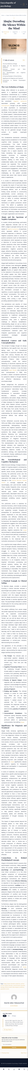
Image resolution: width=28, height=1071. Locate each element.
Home (2, 15)
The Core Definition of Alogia (10, 63)
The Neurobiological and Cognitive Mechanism (14, 73)
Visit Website (15, 1005)
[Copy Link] (24, 1069)
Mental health (8, 987)
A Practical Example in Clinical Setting (12, 76)
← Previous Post (5, 1053)
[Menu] (26, 4)
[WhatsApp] (14, 1069)
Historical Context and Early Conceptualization (14, 70)
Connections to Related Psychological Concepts (14, 81)
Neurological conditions (18, 987)
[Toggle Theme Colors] (24, 4)
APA (5, 1015)
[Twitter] (9, 1069)
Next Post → (24, 1053)
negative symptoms (20, 101)
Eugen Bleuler (13, 370)
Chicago (14, 1015)
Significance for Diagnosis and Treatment (13, 78)
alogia (25, 530)
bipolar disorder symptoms (13, 983)
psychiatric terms (5, 989)
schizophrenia (5, 105)
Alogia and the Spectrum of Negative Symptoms (14, 66)
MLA (9, 1015)
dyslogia (3, 987)
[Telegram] (19, 1069)
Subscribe (14, 1047)
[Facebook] (3, 1069)
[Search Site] (21, 4)
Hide (24, 60)
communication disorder (19, 985)
